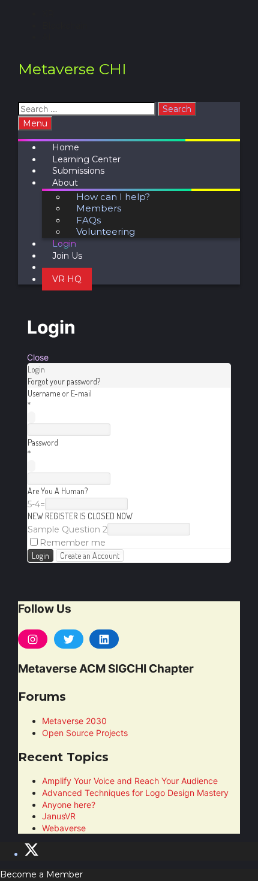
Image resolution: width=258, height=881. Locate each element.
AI (46, 37)
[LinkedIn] (104, 639)
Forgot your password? (64, 381)
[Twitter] (68, 639)
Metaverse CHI (72, 69)
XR (48, 13)
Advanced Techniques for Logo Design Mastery (135, 793)
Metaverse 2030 (74, 721)
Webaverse (64, 828)
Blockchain (65, 25)
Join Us (67, 255)
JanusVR (59, 816)
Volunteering (105, 231)
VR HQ (67, 279)
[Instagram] (32, 639)
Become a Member (41, 874)
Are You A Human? (58, 491)
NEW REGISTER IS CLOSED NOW (80, 516)
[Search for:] (88, 109)
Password (43, 442)
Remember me (73, 542)
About (65, 182)
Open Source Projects (85, 733)
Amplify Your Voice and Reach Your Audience (130, 781)
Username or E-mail (60, 393)
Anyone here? (68, 805)
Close (38, 357)
